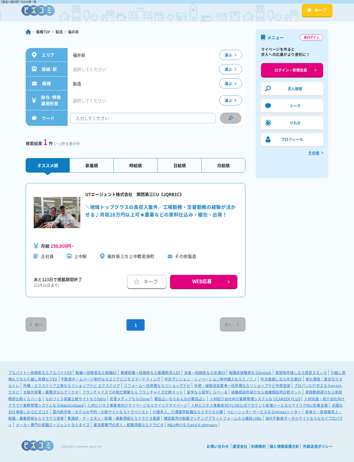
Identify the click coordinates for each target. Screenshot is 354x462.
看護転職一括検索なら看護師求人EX (150, 372)
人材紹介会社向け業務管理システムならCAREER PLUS (255, 398)
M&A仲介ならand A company (192, 424)
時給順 (135, 165)
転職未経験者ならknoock (250, 372)
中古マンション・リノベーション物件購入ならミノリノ (210, 379)
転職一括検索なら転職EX (96, 372)
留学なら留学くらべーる (207, 392)
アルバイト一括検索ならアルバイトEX (40, 372)
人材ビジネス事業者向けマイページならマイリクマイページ (137, 405)
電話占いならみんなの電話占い (180, 398)
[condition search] (230, 118)
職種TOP (43, 31)
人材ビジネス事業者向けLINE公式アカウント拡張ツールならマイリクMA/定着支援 (259, 405)
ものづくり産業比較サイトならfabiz (75, 398)
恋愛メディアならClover (130, 398)
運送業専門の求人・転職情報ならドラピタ (128, 424)
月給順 (223, 165)
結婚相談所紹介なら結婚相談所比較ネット (266, 392)
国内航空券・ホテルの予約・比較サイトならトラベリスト (101, 411)
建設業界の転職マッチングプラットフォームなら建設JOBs (213, 418)
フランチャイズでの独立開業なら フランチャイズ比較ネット (132, 392)
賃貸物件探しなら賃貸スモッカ (301, 372)
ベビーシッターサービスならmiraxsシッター (264, 411)
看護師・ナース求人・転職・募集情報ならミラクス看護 (113, 418)
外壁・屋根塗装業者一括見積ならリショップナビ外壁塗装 (242, 385)
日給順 (179, 165)
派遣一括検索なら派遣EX (204, 372)
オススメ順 (47, 165)
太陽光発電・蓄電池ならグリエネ (51, 392)
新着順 (92, 165)
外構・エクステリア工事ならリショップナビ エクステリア (71, 385)
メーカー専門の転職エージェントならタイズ (53, 424)
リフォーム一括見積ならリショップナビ (157, 385)
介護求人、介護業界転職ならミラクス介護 (188, 411)
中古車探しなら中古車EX (281, 379)
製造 (59, 31)
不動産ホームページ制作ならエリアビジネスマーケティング (111, 379)
